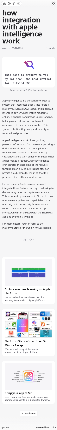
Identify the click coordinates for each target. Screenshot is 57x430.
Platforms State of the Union (18, 227)
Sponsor (5, 427)
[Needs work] (31, 239)
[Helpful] (25, 239)
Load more (30, 413)
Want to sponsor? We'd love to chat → (28, 90)
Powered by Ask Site (46, 427)
